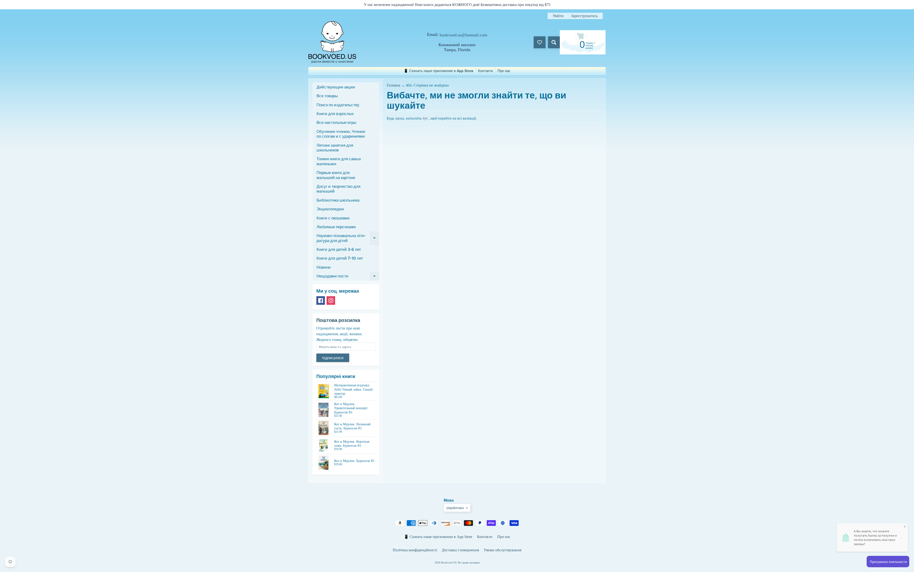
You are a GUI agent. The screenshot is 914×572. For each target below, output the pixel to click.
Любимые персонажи (336, 226)
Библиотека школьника (338, 200)
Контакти (485, 71)
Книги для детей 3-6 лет (339, 249)
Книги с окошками (333, 218)
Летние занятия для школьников (335, 147)
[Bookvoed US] (332, 42)
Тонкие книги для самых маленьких (339, 161)
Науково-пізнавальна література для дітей (348, 238)
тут (425, 118)
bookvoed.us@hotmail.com (463, 35)
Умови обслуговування (502, 550)
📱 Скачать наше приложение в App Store (438, 71)
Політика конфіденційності (415, 550)
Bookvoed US (449, 562)
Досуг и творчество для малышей (338, 189)
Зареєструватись (584, 16)
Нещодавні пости (348, 277)
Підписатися (332, 358)
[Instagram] (331, 300)
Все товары (327, 95)
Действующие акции (336, 87)
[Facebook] (320, 300)
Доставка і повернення (460, 550)
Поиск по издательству (338, 104)
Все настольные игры (336, 122)
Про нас (504, 71)
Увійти (558, 16)
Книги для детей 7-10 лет (340, 258)
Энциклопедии (330, 209)
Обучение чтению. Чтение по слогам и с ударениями (341, 134)
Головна (393, 85)
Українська (455, 508)
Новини (324, 267)
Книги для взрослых (335, 113)
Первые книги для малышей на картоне (336, 175)
